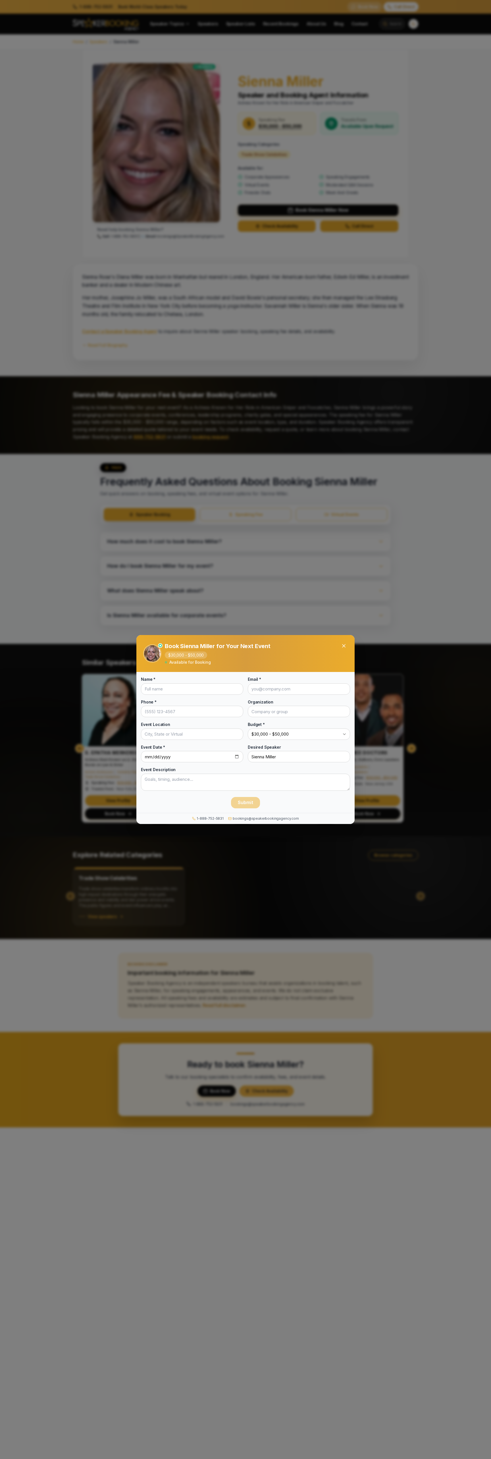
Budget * (256, 724)
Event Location (155, 724)
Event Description (158, 769)
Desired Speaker (264, 746)
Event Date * (153, 746)
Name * (148, 679)
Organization (260, 701)
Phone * (149, 701)
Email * (254, 679)
